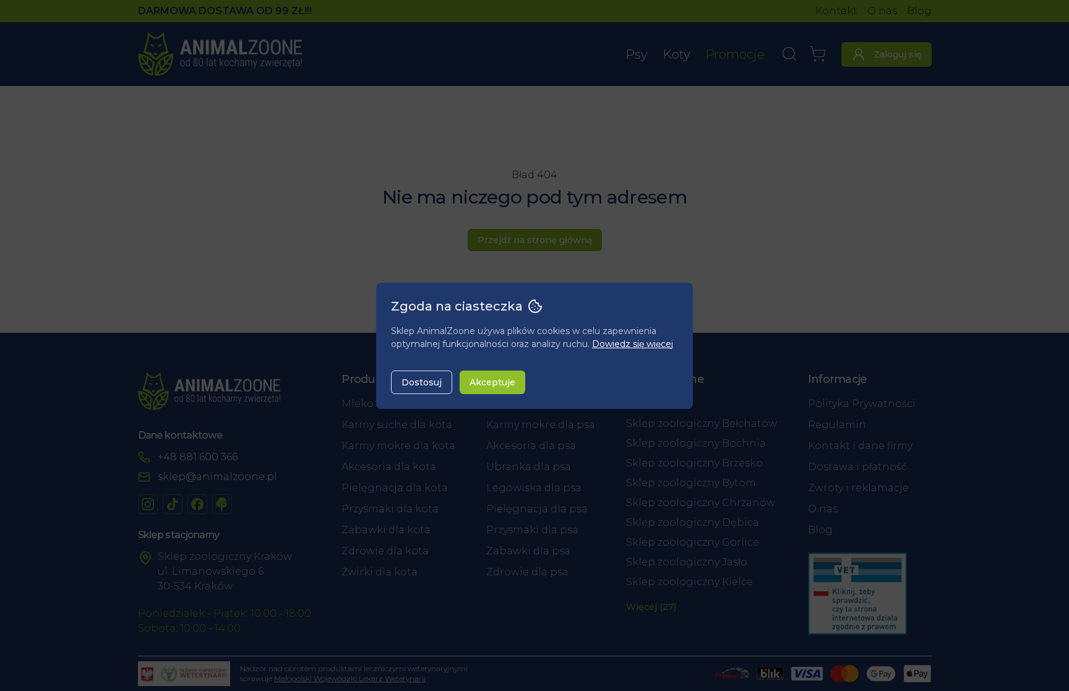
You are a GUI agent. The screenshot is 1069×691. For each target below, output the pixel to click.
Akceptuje (492, 382)
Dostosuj (421, 382)
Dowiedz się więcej (632, 344)
